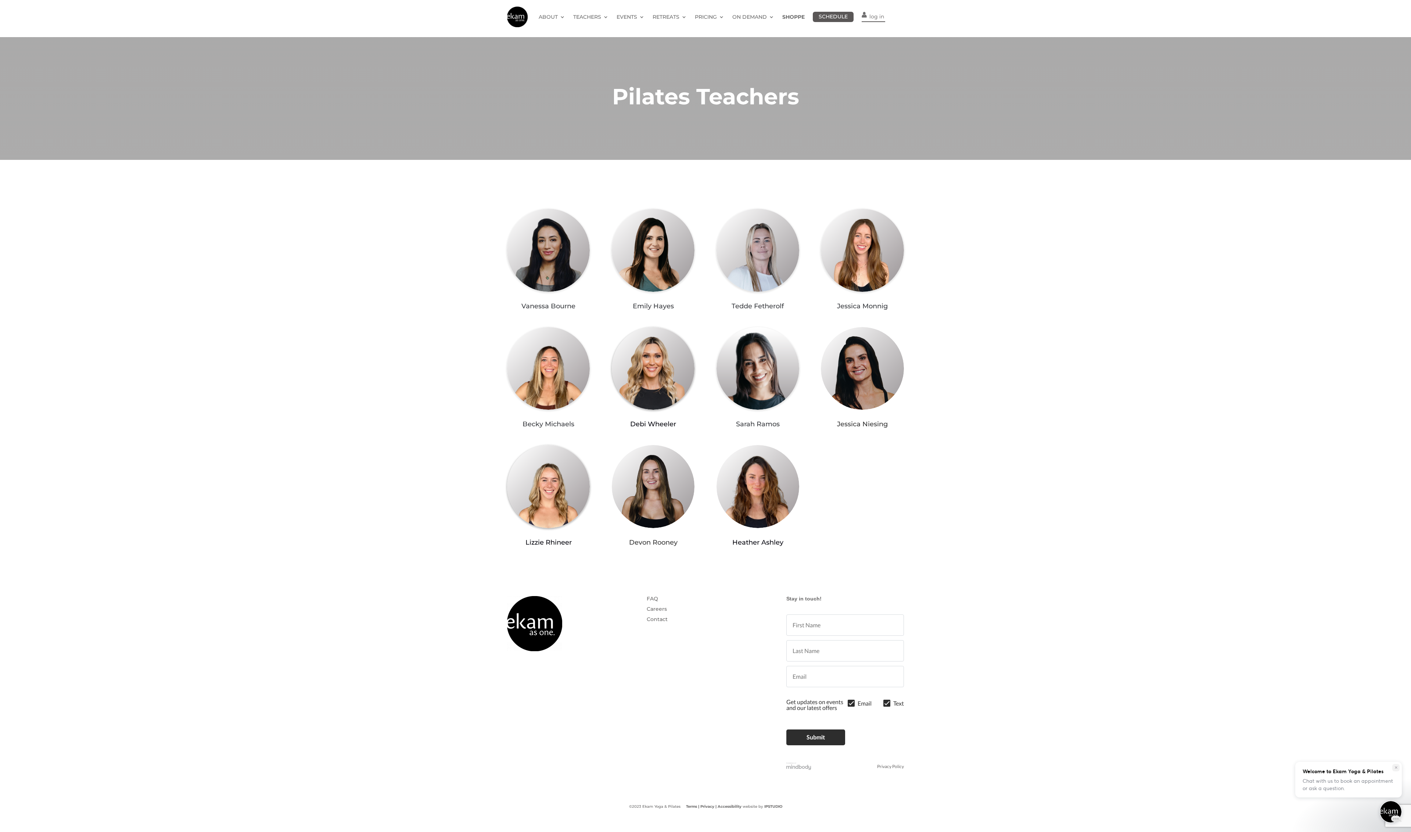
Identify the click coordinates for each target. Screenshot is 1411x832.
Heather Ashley (757, 542)
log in (876, 16)
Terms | (692, 806)
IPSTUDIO (773, 806)
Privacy (707, 806)
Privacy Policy (890, 766)
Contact (657, 619)
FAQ (652, 598)
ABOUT (548, 17)
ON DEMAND (749, 17)
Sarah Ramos (758, 424)
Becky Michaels (548, 424)
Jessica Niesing (862, 424)
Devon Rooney (653, 542)
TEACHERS (587, 17)
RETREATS (666, 17)
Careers (657, 609)
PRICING (706, 17)
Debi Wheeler (653, 424)
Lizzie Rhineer (548, 542)
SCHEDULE (833, 16)
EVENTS (627, 17)
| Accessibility (728, 806)
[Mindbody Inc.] (798, 767)
